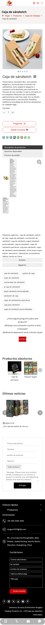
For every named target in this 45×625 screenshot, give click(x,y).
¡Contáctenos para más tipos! (22, 340)
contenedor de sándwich (14, 282)
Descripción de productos (15, 147)
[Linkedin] (9, 601)
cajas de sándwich (11, 278)
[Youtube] (18, 601)
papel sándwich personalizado (16, 291)
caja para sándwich (12, 305)
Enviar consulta (19, 591)
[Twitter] (13, 601)
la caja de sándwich (12, 287)
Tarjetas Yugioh (30, 377)
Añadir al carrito (18, 130)
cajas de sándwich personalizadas (18, 309)
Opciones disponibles (13, 151)
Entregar (22, 485)
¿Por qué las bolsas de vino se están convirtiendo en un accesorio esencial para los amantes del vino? (16, 426)
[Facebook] (4, 601)
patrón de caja (29, 273)
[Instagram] (23, 601)
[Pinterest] (27, 601)
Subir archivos (14, 467)
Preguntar (17, 124)
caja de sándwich (11, 273)
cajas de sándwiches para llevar (17, 300)
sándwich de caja (11, 296)
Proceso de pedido (12, 155)
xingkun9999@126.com (16, 529)
